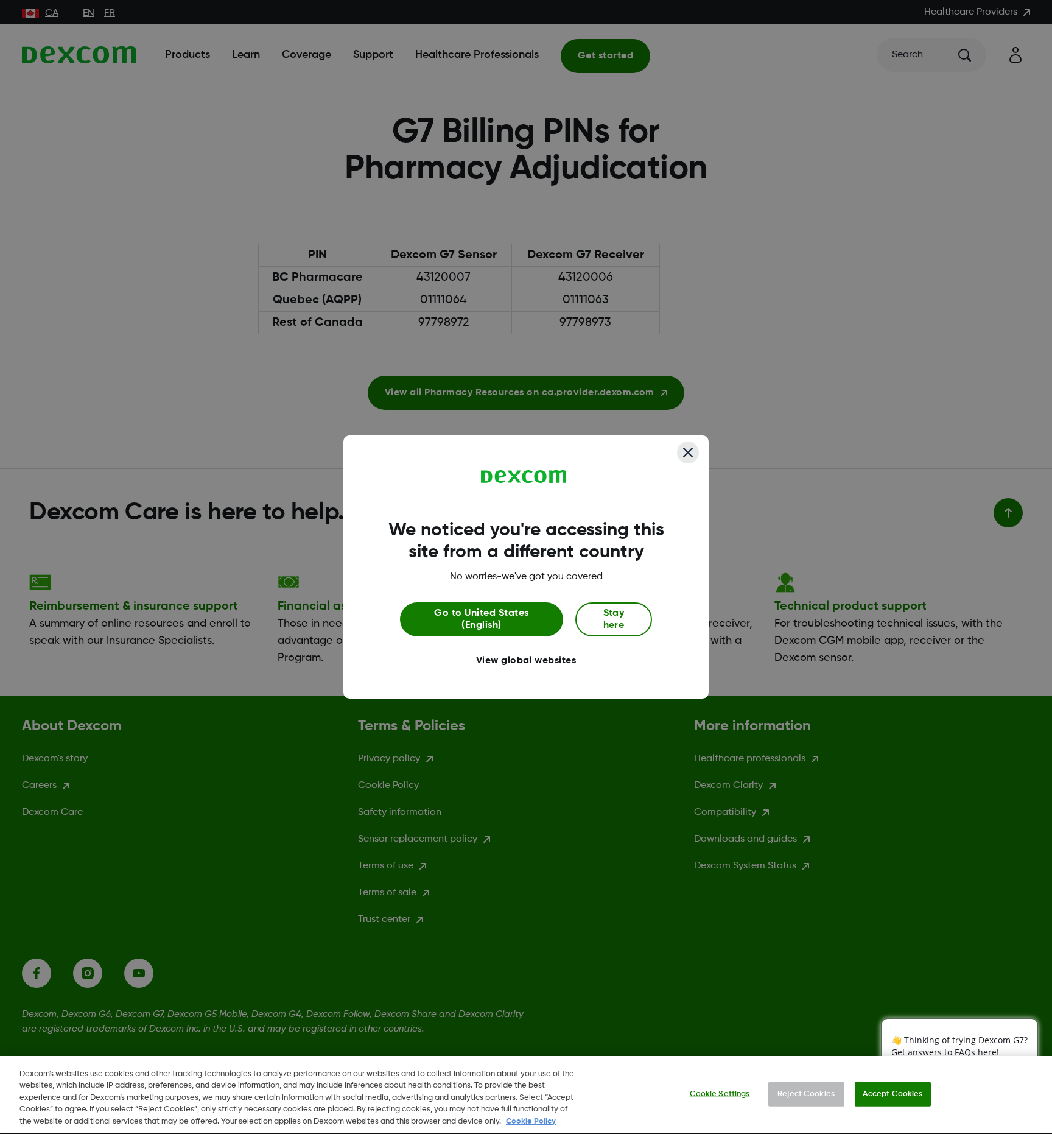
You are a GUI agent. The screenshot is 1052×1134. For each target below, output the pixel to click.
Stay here (614, 619)
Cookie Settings (720, 1094)
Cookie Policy (531, 1121)
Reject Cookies (806, 1094)
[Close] (688, 452)
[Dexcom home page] (524, 477)
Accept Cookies (893, 1094)
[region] (526, 1095)
